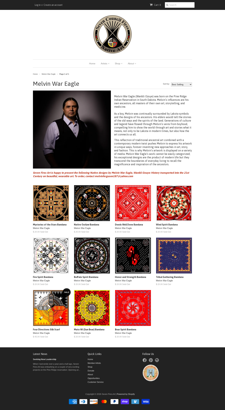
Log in (38, 5)
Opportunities (94, 378)
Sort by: (166, 84)
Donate (91, 371)
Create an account (53, 5)
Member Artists (94, 363)
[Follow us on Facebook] (145, 361)
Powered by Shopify (126, 394)
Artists (104, 63)
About (131, 63)
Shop (118, 63)
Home (92, 63)
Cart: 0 (157, 5)
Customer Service (96, 382)
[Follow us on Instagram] (157, 361)
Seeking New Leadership (44, 359)
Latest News (40, 353)
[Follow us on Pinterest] (151, 361)
